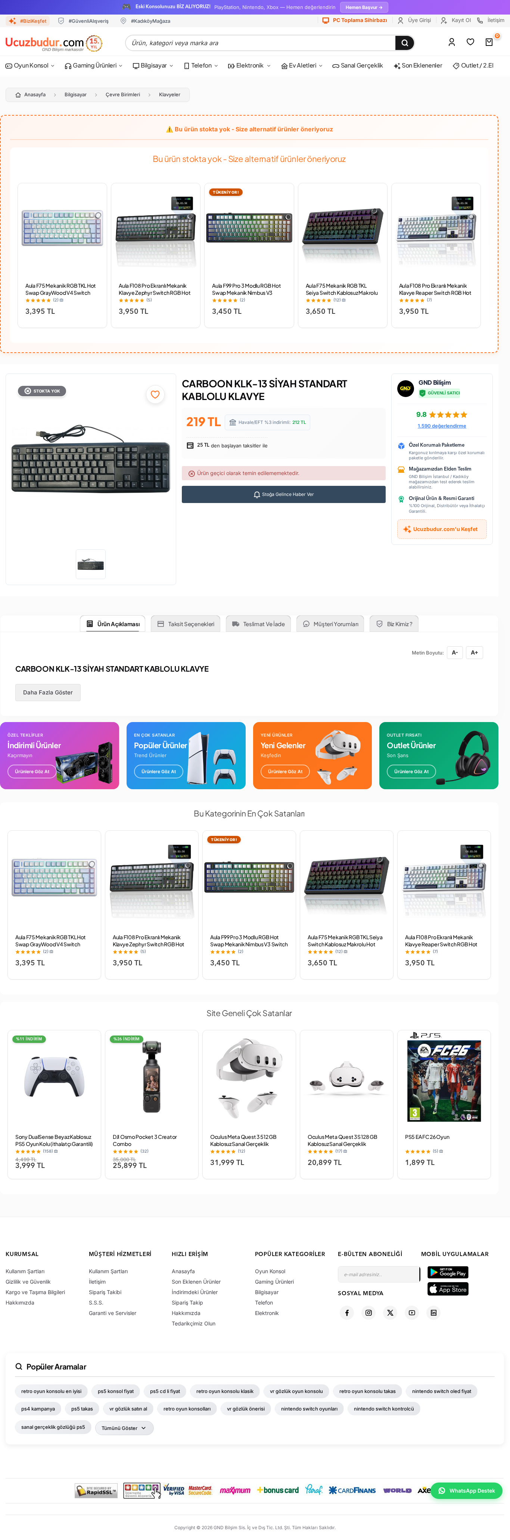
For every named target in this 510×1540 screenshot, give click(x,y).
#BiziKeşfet (33, 21)
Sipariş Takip (187, 1302)
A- (455, 652)
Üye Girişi (419, 20)
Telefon (200, 65)
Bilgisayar (153, 65)
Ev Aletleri (302, 65)
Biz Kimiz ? (400, 623)
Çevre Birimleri (123, 94)
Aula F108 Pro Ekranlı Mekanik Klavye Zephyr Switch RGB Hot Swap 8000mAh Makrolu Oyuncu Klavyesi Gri (154, 296)
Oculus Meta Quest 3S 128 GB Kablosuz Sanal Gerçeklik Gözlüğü (342, 1143)
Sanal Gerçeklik (361, 65)
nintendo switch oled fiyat (441, 1391)
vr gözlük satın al (128, 1409)
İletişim (495, 20)
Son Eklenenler (421, 65)
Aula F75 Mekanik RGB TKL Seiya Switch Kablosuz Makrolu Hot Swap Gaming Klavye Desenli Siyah (342, 296)
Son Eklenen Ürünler (196, 1281)
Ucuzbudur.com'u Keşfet (445, 529)
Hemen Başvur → (364, 7)
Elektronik (249, 65)
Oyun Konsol (30, 65)
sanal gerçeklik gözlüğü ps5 (53, 1427)
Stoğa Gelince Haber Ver (287, 494)
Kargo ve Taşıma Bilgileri (35, 1292)
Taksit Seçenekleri (191, 623)
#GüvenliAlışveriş (89, 21)
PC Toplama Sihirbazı (359, 20)
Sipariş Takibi (105, 1292)
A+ (474, 652)
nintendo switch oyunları (309, 1409)
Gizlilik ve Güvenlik (28, 1281)
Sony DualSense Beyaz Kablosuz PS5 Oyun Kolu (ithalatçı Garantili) (54, 1140)
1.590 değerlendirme (442, 426)
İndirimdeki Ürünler (195, 1292)
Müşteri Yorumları (336, 623)
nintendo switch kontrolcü (384, 1409)
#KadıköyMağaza (150, 21)
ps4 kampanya (38, 1409)
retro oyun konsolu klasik (225, 1391)
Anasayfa (35, 94)
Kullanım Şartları (25, 1271)
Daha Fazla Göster (48, 692)
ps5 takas (82, 1409)
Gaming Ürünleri (94, 65)
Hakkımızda (20, 1302)
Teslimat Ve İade (264, 623)
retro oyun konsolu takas (367, 1391)
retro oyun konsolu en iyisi (51, 1391)
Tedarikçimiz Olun (193, 1323)
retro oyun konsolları (187, 1409)
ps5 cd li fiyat (165, 1391)
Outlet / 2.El (477, 65)
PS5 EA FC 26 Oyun (427, 1136)
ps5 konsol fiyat (116, 1391)
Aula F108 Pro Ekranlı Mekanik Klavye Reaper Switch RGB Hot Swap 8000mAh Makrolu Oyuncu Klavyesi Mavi (435, 296)
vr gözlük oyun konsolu (296, 1391)
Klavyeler (169, 94)
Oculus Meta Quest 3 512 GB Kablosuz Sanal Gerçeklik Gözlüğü (243, 1143)
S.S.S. (96, 1302)
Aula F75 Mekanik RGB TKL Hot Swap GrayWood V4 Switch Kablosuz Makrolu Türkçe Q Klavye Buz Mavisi (60, 296)
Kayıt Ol (460, 20)
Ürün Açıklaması (118, 623)
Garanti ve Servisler (112, 1313)
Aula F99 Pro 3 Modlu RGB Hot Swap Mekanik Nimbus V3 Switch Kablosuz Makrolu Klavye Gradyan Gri (246, 296)
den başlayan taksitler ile (232, 446)
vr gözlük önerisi (246, 1409)
